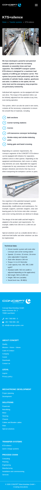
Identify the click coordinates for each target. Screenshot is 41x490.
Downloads (6, 360)
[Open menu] (36, 5)
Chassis (5, 419)
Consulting (6, 459)
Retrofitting (6, 409)
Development (7, 396)
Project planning (8, 393)
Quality (4, 344)
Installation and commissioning (13, 471)
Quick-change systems (10, 449)
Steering (5, 416)
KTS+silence (6, 445)
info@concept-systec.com (14, 325)
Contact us (6, 363)
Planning (5, 462)
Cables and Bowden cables (12, 422)
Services (5, 475)
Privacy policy (7, 376)
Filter (4, 426)
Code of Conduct (8, 351)
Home (4, 22)
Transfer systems (15, 22)
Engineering (6, 465)
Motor (4, 413)
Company (5, 354)
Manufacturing (7, 468)
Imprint (4, 373)
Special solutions (8, 429)
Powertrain (6, 406)
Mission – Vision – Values (11, 347)
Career (4, 357)
